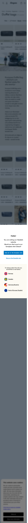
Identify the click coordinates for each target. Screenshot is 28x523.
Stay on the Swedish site (13, 258)
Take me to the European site (13, 252)
